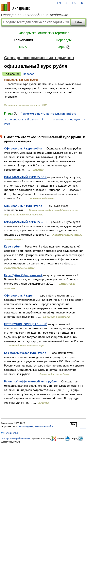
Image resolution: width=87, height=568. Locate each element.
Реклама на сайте (44, 426)
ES (74, 3)
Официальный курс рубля (23, 148)
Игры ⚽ (63, 47)
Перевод (28, 73)
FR (81, 3)
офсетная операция (66, 119)
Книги (23, 47)
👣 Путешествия (9, 433)
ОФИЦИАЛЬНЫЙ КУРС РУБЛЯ (25, 177)
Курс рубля (12, 246)
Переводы (64, 40)
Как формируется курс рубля (25, 352)
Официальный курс (18, 295)
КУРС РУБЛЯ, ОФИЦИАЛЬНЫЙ (25, 324)
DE (66, 3)
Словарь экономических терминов (43, 33)
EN (59, 3)
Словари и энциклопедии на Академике (34, 15)
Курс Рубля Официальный (23, 275)
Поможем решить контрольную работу (48, 113)
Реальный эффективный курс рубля (30, 381)
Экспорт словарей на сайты (15, 438)
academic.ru (15, 6)
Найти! (78, 22)
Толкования (23, 40)
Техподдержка (26, 426)
